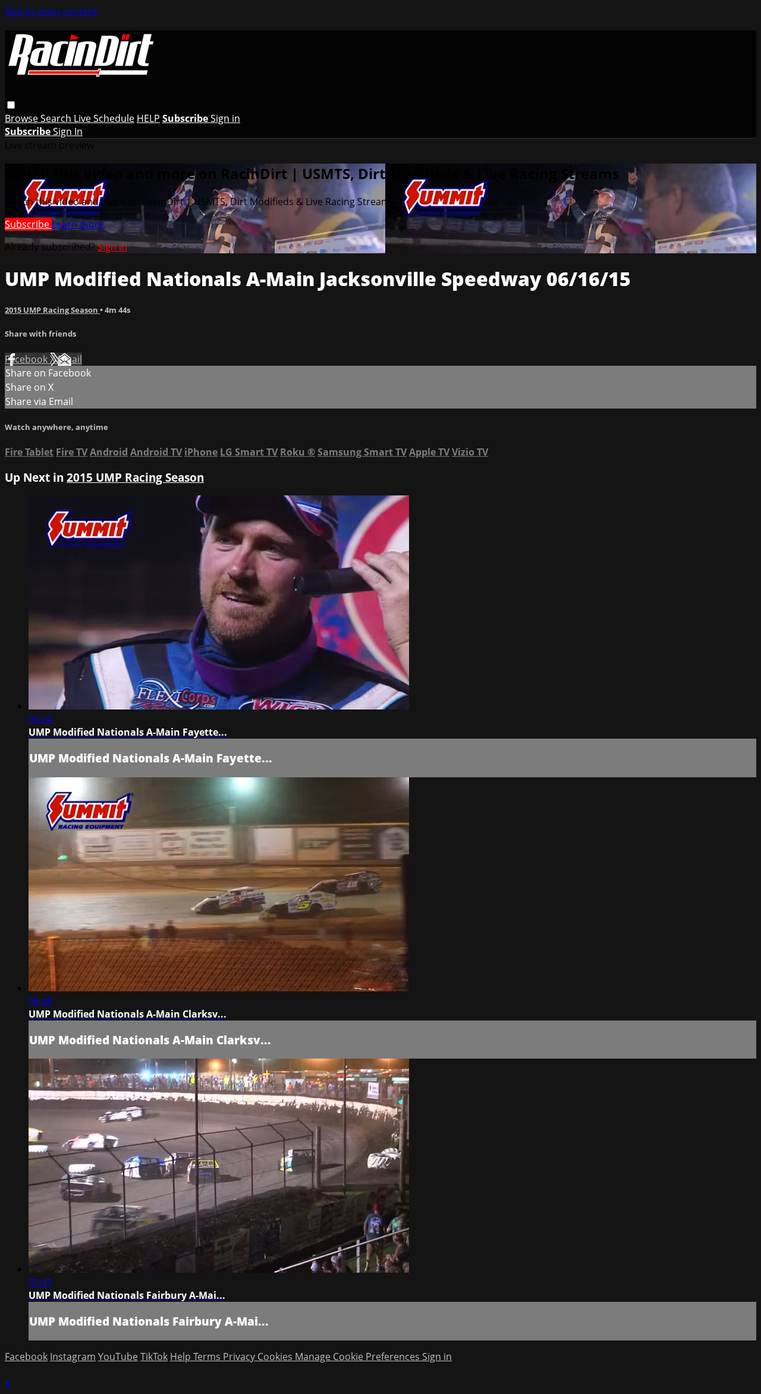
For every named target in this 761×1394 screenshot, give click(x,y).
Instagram (73, 1356)
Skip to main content (51, 11)
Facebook (27, 359)
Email (70, 359)
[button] (11, 105)
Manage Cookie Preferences (358, 1356)
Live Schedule (104, 118)
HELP (148, 118)
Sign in (225, 118)
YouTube (118, 1356)
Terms (208, 1356)
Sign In (68, 131)
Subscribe (28, 224)
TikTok (154, 1356)
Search (57, 118)
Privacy (240, 1356)
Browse (22, 118)
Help (181, 1356)
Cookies (276, 1356)
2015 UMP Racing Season (52, 309)
